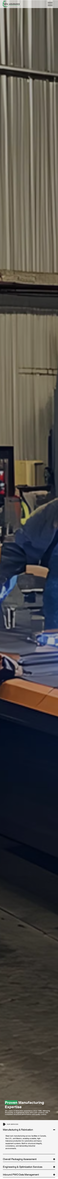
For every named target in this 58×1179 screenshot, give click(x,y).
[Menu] (50, 4)
